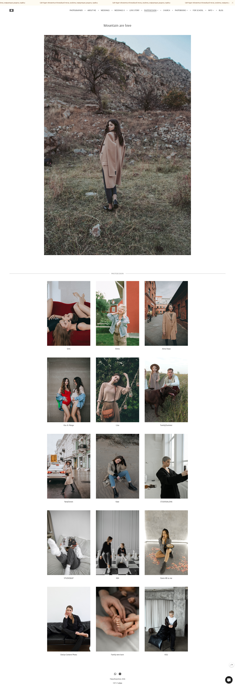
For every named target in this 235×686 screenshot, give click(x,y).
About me (92, 10)
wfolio (120, 683)
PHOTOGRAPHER (76, 10)
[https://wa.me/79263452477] (115, 674)
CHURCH (166, 10)
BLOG (221, 10)
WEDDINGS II (119, 10)
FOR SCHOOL (198, 10)
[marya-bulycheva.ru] (11, 10)
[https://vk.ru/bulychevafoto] (120, 674)
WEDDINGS (105, 10)
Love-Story (134, 10)
